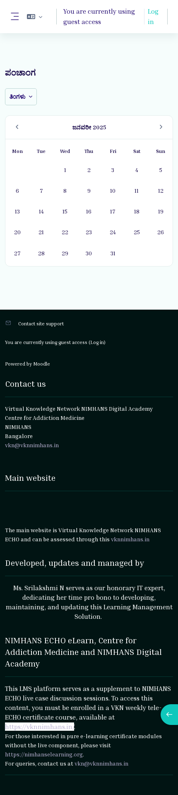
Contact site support (41, 323)
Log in (153, 16)
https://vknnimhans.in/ (39, 726)
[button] (34, 17)
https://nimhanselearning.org (44, 754)
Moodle (41, 364)
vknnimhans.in (130, 539)
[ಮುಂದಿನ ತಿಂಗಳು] (161, 127)
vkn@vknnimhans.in (101, 763)
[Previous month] (17, 127)
